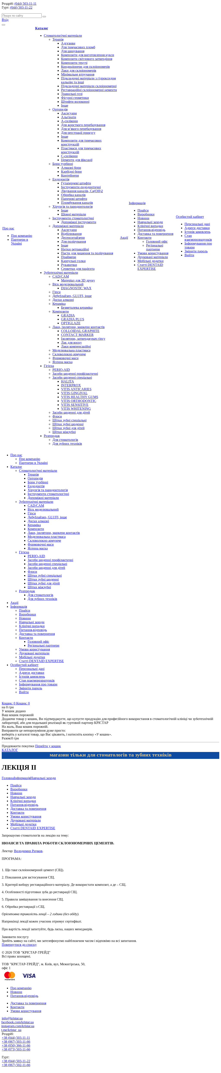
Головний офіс (157, 241)
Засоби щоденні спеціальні (72, 377)
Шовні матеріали (73, 214)
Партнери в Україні (19, 241)
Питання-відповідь (151, 230)
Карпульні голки (73, 261)
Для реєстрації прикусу (78, 133)
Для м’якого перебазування (81, 129)
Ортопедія (60, 109)
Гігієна (49, 366)
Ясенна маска (62, 362)
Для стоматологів (65, 440)
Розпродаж (52, 436)
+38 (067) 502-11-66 (16, 1065)
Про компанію (21, 235)
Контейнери (70, 175)
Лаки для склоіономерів (78, 70)
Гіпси (56, 292)
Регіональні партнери (154, 247)
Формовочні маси (65, 358)
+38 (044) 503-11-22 (16, 1061)
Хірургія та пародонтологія (72, 206)
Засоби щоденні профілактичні (75, 373)
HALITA (67, 381)
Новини (143, 218)
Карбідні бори (71, 171)
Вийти (189, 255)
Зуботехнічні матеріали (61, 272)
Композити (60, 311)
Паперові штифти (74, 199)
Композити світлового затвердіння (86, 59)
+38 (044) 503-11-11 (16, 1038)
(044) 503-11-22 (21, 7)
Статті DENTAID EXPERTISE (150, 267)
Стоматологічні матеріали (63, 35)
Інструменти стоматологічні (73, 218)
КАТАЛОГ (10, 750)
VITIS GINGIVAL (74, 393)
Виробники (146, 214)
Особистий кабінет (190, 216)
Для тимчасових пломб (78, 47)
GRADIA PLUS (72, 319)
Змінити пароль (196, 251)
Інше (64, 105)
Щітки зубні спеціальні (69, 420)
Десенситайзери (73, 237)
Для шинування (72, 51)
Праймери (68, 257)
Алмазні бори (71, 167)
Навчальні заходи (150, 222)
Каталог (41, 28)
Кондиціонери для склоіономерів (85, 66)
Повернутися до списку (19, 944)
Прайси (143, 210)
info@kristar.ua (12, 1018)
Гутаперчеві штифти (76, 183)
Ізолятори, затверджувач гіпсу (83, 338)
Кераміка (59, 303)
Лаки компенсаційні (76, 346)
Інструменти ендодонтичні (81, 187)
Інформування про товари (38, 684)
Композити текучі (74, 63)
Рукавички (69, 265)
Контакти (144, 237)
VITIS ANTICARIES (76, 389)
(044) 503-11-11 (25, 3)
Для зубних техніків (67, 443)
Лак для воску (71, 342)
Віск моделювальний (68, 284)
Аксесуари (69, 113)
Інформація (137, 203)
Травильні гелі (71, 94)
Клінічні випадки (150, 226)
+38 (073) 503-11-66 (16, 1049)
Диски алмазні (63, 300)
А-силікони (69, 121)
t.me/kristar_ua (11, 1030)
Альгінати (68, 117)
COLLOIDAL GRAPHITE (80, 331)
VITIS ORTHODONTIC (78, 401)
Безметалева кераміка (77, 307)
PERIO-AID (61, 370)
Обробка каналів (73, 195)
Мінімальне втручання (77, 74)
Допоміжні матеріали (68, 226)
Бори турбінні (62, 164)
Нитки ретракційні (75, 249)
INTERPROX (71, 385)
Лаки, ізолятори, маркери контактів (78, 327)
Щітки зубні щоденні (68, 424)
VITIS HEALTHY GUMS (79, 397)
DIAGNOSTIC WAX (76, 288)
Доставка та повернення (155, 234)
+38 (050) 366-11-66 (16, 1045)
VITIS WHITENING (76, 408)
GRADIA (68, 315)
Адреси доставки (197, 228)
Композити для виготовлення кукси (87, 55)
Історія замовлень (197, 232)
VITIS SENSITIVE (74, 405)
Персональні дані (197, 224)
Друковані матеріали (152, 257)
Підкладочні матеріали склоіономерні (89, 86)
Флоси (57, 416)
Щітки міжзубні (64, 432)
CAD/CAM (60, 276)
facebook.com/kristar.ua (17, 1022)
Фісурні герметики (75, 98)
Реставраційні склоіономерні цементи (89, 90)
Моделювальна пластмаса (71, 350)
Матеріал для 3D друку (78, 280)
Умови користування (152, 253)
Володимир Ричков (28, 851)
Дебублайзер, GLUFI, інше (72, 296)
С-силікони (69, 156)
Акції (124, 237)
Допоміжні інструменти (78, 222)
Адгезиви (68, 43)
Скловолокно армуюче (69, 354)
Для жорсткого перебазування (83, 125)
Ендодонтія (60, 179)
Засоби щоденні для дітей (71, 412)
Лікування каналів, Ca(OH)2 (82, 191)
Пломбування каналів (77, 202)
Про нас (8, 228)
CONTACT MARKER (77, 335)
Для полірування (73, 241)
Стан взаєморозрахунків (198, 237)
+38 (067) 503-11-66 (16, 1041)
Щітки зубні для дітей (68, 428)
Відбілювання (71, 234)
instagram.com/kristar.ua (17, 1026)
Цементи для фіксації (76, 160)
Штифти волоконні (75, 101)
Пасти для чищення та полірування (87, 253)
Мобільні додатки (150, 261)
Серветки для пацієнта (78, 269)
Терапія (57, 39)
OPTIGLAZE (71, 323)
